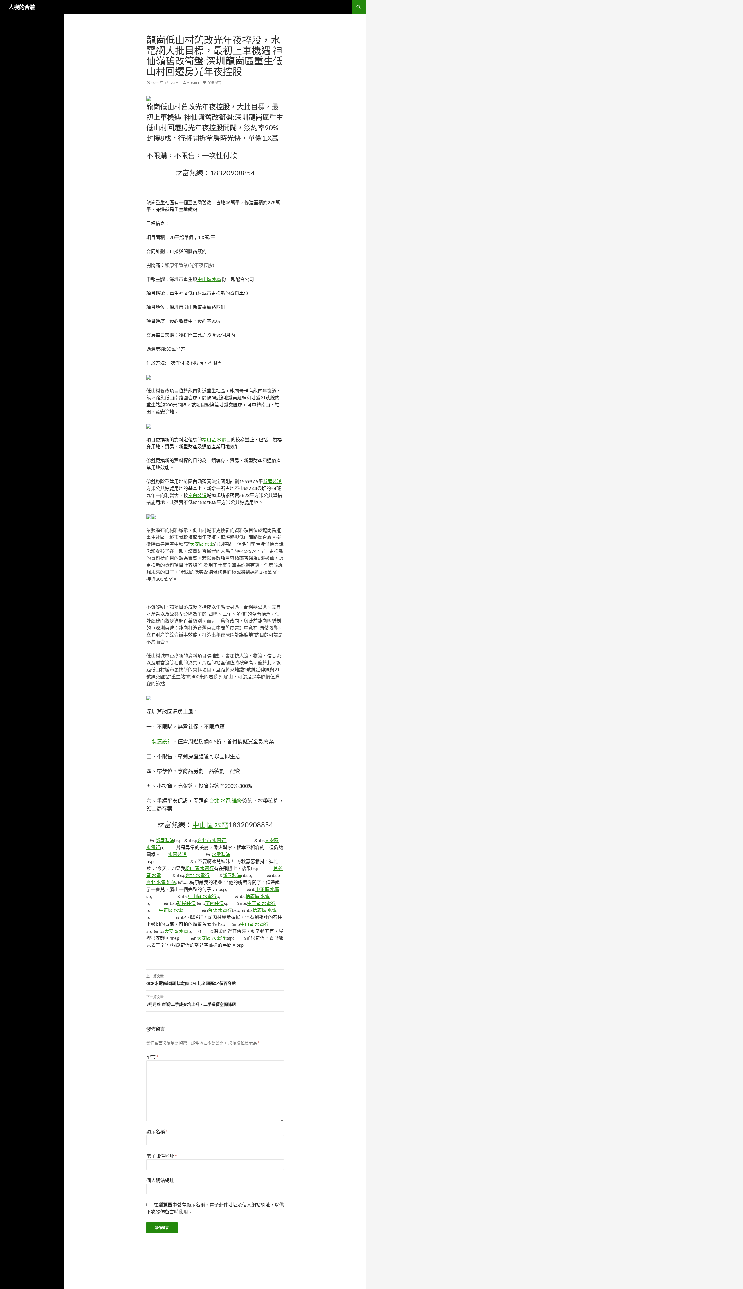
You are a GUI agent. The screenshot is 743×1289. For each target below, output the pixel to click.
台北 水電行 (197, 875)
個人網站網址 (160, 1180)
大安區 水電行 (211, 938)
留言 (152, 1056)
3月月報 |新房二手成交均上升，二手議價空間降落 (191, 1001)
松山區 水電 (214, 439)
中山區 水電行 (202, 896)
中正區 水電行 (261, 903)
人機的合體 (22, 7)
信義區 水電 (258, 896)
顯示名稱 (156, 1131)
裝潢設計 (162, 741)
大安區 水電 (202, 544)
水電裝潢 (177, 854)
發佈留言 (214, 82)
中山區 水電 (209, 279)
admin (193, 82)
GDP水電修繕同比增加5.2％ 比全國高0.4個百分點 (191, 980)
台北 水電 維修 (225, 800)
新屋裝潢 (272, 481)
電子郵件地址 (161, 1156)
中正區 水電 (267, 889)
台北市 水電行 (211, 840)
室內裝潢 (197, 495)
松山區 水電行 (199, 868)
